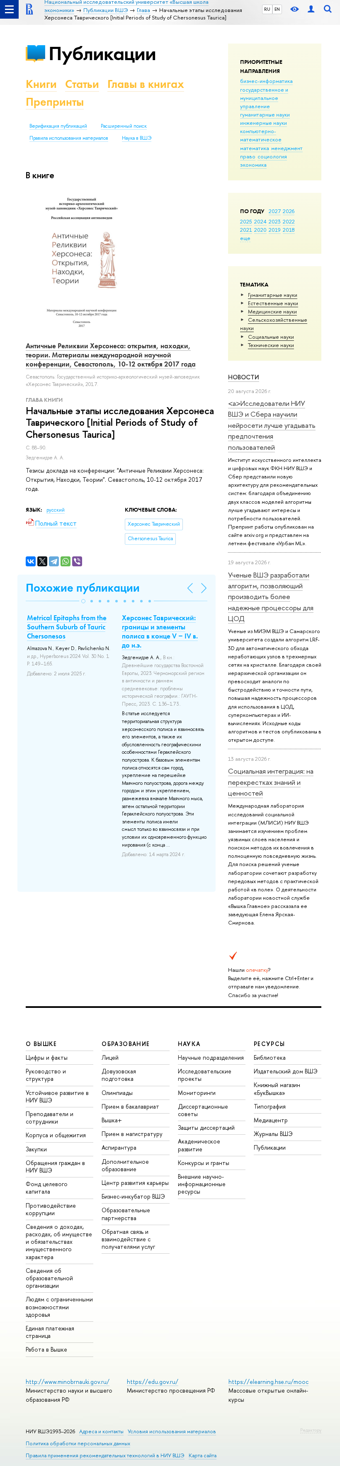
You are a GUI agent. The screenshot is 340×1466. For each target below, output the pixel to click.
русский (55, 510)
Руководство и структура (46, 1075)
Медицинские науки (272, 311)
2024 (260, 221)
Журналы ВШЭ (273, 1134)
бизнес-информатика (266, 81)
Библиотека (270, 1057)
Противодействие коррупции (51, 1209)
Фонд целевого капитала (47, 1187)
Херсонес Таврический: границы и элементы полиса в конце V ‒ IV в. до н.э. (160, 631)
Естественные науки (273, 303)
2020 (260, 229)
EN (277, 9)
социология (272, 156)
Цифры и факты (47, 1057)
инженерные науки (263, 122)
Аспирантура (119, 1147)
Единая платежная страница (50, 1332)
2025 (246, 221)
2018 (289, 229)
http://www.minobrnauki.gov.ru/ (67, 1382)
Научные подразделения (211, 1057)
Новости (243, 377)
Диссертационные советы (203, 1110)
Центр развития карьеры (135, 1183)
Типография (270, 1106)
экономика (253, 164)
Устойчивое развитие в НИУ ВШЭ (57, 1096)
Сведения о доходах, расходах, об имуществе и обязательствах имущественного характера (59, 1242)
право (247, 156)
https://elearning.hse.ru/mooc (268, 1382)
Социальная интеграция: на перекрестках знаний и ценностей (270, 782)
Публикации (102, 53)
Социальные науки (271, 336)
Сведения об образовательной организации (49, 1278)
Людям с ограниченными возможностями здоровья (59, 1306)
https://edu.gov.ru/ (152, 1382)
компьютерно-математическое (261, 135)
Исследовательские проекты (204, 1075)
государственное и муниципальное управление (264, 98)
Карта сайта (202, 1455)
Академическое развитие (199, 1145)
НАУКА (189, 1044)
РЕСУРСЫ (269, 1044)
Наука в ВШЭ (136, 138)
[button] (83, 601)
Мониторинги (197, 1093)
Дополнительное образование (125, 1165)
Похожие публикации (83, 587)
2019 (275, 229)
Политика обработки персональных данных (78, 1443)
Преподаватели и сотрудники (49, 1117)
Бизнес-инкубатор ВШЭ (133, 1196)
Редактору (310, 1430)
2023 (275, 221)
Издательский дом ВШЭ (286, 1071)
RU (267, 9)
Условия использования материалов (172, 1431)
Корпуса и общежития (56, 1135)
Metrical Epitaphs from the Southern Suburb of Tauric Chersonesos (67, 627)
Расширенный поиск (124, 126)
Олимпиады (117, 1093)
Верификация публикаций (58, 126)
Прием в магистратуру (132, 1134)
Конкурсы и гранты (203, 1163)
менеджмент (287, 148)
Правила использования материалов (68, 138)
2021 (246, 229)
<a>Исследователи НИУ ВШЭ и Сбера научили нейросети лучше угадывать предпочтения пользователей (272, 424)
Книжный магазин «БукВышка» (277, 1088)
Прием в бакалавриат (130, 1106)
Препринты (55, 102)
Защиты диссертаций (206, 1127)
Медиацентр (271, 1120)
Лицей (110, 1057)
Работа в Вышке (46, 1349)
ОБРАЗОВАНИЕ (126, 1044)
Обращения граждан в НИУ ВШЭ (55, 1166)
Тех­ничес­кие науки (271, 345)
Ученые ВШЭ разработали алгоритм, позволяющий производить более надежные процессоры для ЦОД (270, 596)
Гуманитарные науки (272, 295)
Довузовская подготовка (119, 1075)
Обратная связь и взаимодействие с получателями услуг (128, 1239)
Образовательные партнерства (126, 1213)
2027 (275, 211)
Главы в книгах (145, 84)
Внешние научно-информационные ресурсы (202, 1183)
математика (254, 148)
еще (245, 238)
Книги (41, 84)
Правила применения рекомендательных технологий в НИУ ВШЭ (105, 1455)
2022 (289, 221)
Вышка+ (112, 1120)
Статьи (82, 84)
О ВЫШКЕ (41, 1044)
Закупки (36, 1149)
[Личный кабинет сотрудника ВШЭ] (311, 9)
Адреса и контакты (101, 1431)
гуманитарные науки (265, 114)
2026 (288, 211)
